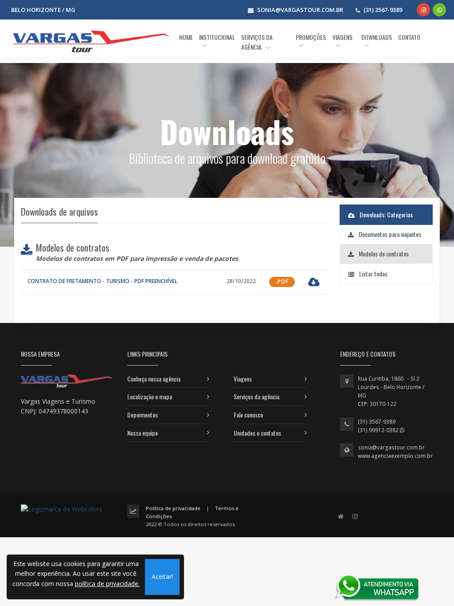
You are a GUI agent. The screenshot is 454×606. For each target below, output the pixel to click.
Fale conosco (248, 414)
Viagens (243, 378)
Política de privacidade (173, 508)
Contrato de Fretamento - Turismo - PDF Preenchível (102, 281)
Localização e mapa (149, 396)
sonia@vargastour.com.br (391, 447)
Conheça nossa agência (153, 378)
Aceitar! (162, 576)
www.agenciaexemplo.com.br (395, 456)
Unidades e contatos (257, 432)
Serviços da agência (256, 396)
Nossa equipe (142, 432)
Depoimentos (142, 414)
